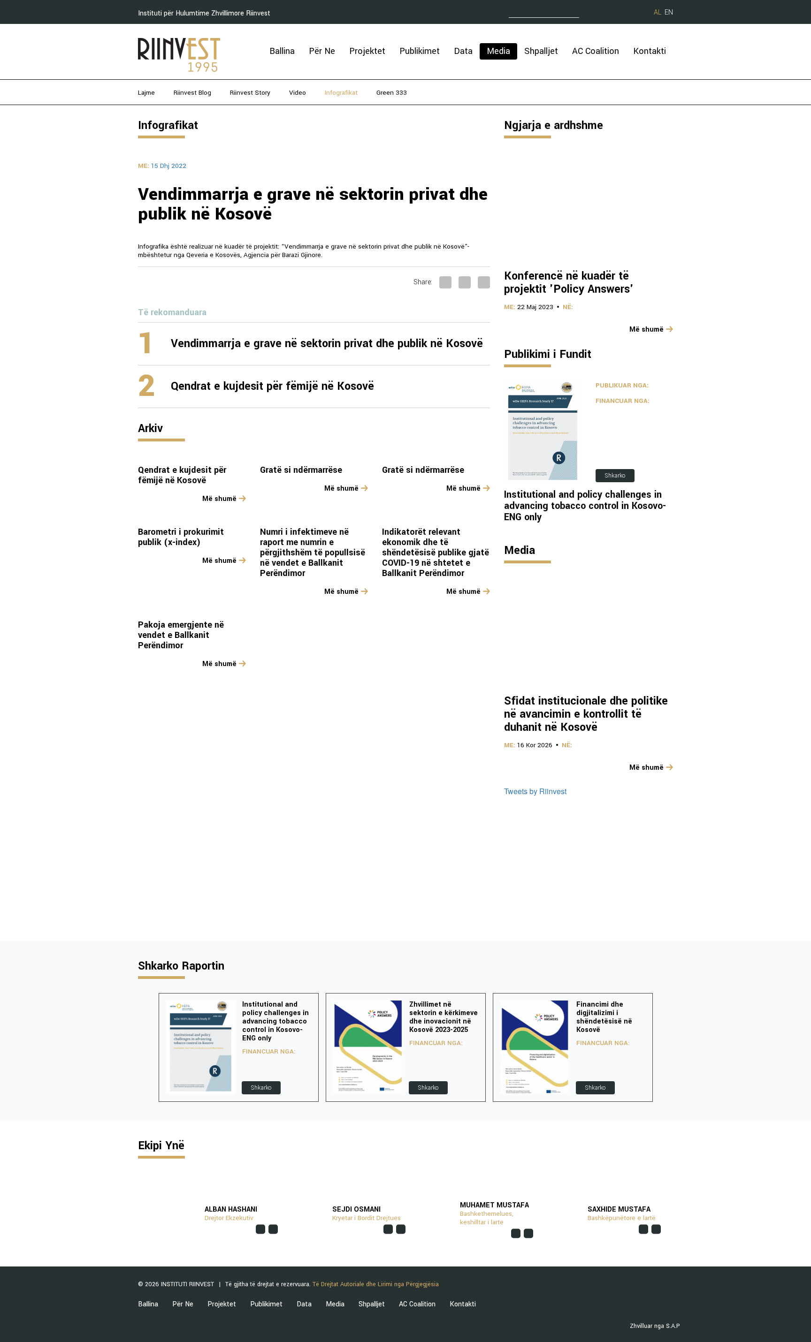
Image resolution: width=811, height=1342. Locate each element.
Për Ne (322, 51)
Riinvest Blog (192, 92)
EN (669, 12)
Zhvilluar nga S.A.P (655, 1326)
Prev (145, 1047)
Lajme (146, 92)
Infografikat (341, 92)
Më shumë (219, 499)
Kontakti (649, 51)
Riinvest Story (250, 92)
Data (463, 51)
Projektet (367, 51)
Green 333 (391, 92)
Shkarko (615, 475)
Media (498, 51)
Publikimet (419, 51)
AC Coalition (595, 51)
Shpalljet (541, 51)
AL (657, 12)
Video (297, 92)
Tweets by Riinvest (535, 791)
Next (665, 1047)
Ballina (282, 51)
